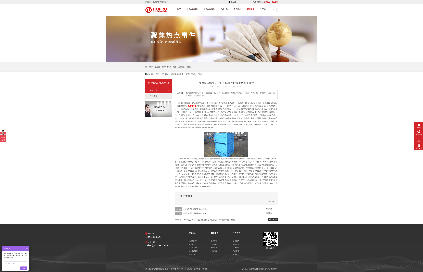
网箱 (174, 67)
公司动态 (154, 90)
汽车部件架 (193, 241)
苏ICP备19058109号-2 (178, 269)
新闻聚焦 (250, 9)
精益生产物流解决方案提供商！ (157, 2)
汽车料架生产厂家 (190, 220)
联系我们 (236, 254)
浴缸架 (189, 67)
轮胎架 (157, 67)
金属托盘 (181, 67)
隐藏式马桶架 (166, 67)
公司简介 (236, 241)
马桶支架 (224, 9)
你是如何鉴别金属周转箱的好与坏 (194, 213)
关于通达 (264, 9)
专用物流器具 (192, 9)
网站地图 (214, 251)
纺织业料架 (193, 244)
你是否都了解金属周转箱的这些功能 (195, 209)
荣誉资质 (236, 244)
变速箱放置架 (202, 220)
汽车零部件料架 (224, 220)
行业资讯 (154, 96)
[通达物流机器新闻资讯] (211, 62)
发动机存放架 (212, 220)
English (233, 2)
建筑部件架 (193, 248)
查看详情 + (269, 209)
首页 (179, 9)
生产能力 (236, 248)
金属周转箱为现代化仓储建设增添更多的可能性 (187, 74)
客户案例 (237, 9)
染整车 (233, 220)
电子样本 (236, 251)
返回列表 (273, 219)
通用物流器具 (209, 9)
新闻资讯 (164, 74)
